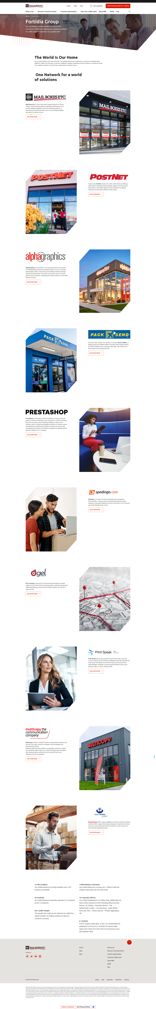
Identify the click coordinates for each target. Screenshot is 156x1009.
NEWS (112, 11)
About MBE (102, 11)
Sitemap (97, 979)
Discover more (32, 117)
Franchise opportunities (69, 11)
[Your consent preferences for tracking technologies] (154, 756)
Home (27, 16)
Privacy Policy (110, 979)
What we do (30, 11)
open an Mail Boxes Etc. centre (118, 6)
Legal (103, 979)
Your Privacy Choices (83, 1007)
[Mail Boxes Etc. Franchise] (35, 6)
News (75, 6)
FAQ (117, 11)
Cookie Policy (118, 979)
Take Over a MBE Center (89, 11)
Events (69, 6)
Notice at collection (68, 1007)
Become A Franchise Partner (47, 11)
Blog (81, 6)
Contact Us (126, 979)
